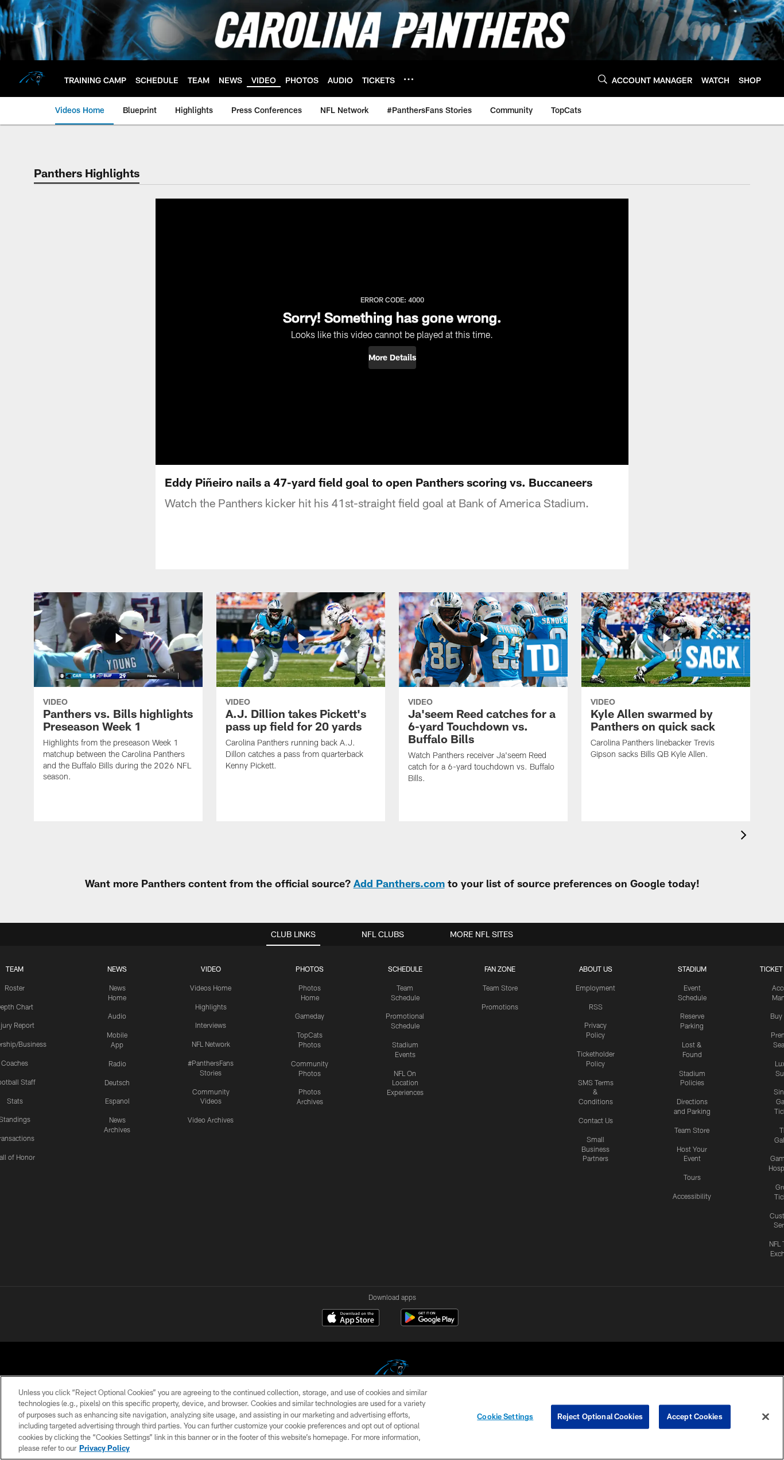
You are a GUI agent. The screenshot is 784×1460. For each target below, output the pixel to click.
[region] (392, 1418)
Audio (117, 1016)
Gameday (309, 1016)
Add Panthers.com (399, 883)
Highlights (211, 1007)
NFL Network (211, 1044)
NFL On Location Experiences (405, 1083)
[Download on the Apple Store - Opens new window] (350, 1319)
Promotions (500, 1007)
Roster (15, 988)
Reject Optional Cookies (600, 1416)
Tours (692, 1177)
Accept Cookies (695, 1416)
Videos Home (210, 988)
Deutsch (117, 1082)
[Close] (765, 1417)
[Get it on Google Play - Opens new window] (429, 1323)
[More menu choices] (408, 79)
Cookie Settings (505, 1416)
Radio (117, 1063)
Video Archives (211, 1120)
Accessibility (692, 1196)
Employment (595, 988)
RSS (596, 1007)
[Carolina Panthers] (392, 1371)
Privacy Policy (104, 1448)
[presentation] (745, 836)
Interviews (210, 1025)
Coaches (14, 1063)
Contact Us (596, 1120)
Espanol (117, 1101)
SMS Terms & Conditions (596, 1092)
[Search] (602, 79)
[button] (392, 357)
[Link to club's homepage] (32, 78)
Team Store (500, 988)
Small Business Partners (595, 1149)
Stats (15, 1101)
